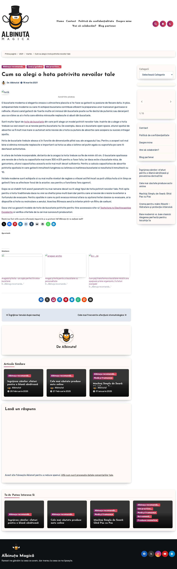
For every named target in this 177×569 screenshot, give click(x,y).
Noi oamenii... (144, 516)
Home (60, 21)
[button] (171, 102)
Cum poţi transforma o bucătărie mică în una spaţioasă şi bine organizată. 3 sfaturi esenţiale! (109, 281)
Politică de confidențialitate (96, 21)
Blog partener (107, 26)
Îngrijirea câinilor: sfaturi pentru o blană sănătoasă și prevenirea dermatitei (22, 384)
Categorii (144, 69)
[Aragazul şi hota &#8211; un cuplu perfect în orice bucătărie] (22, 265)
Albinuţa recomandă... (13, 67)
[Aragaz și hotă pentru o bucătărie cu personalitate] (65, 265)
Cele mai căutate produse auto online (155, 185)
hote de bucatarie (34, 121)
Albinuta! (14, 83)
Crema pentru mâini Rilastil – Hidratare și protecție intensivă (155, 205)
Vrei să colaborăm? (84, 26)
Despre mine (124, 21)
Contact (71, 21)
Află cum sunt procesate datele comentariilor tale (87, 475)
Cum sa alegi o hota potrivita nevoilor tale (58, 74)
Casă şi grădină (35, 67)
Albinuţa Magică (18, 556)
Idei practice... (53, 67)
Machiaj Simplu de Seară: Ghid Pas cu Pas (155, 195)
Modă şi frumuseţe (103, 378)
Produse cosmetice (147, 520)
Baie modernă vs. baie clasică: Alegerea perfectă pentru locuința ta (155, 217)
